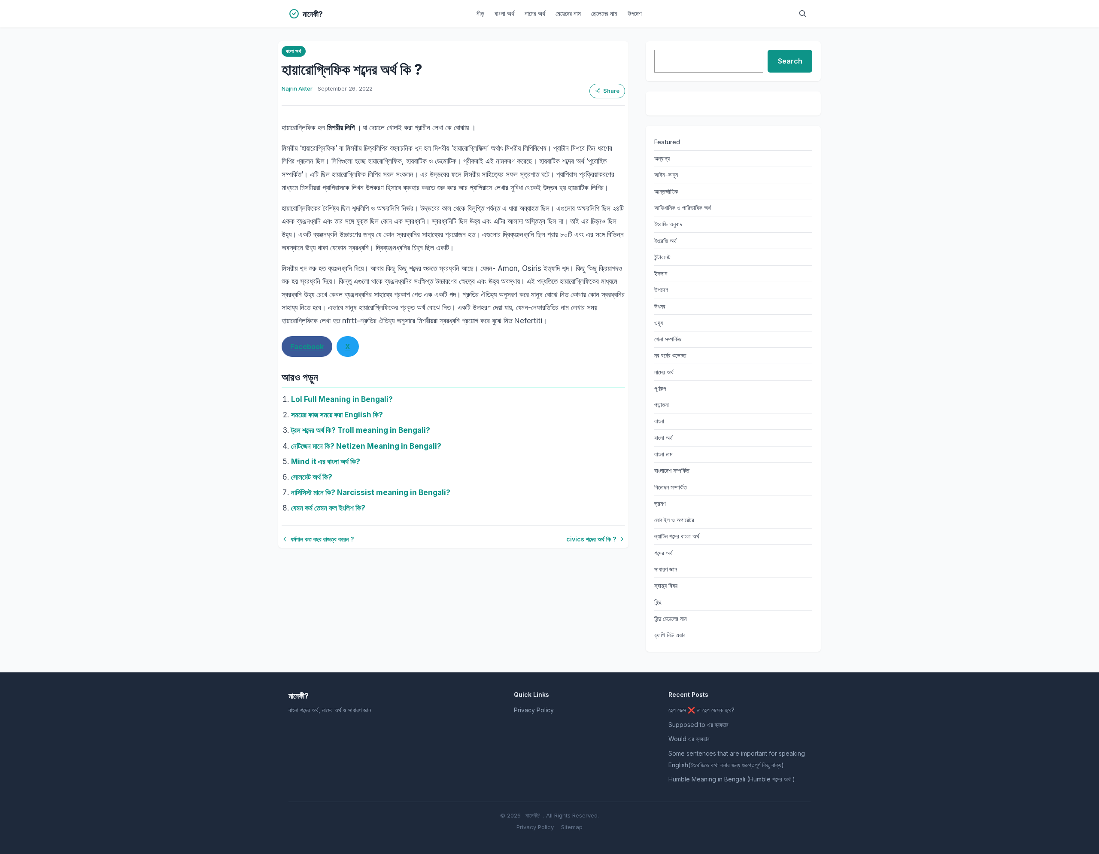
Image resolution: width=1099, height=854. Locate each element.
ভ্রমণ (659, 503)
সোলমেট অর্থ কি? (311, 477)
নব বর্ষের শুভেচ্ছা (670, 355)
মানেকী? (532, 815)
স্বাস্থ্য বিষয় (665, 585)
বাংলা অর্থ (504, 13)
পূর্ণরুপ (660, 388)
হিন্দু (657, 601)
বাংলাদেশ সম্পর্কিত (671, 470)
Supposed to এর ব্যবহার (698, 724)
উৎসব (659, 306)
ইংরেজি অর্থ (665, 240)
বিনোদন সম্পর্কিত (670, 487)
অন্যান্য (662, 158)
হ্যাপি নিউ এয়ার (670, 634)
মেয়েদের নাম (568, 13)
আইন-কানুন (666, 174)
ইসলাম (660, 273)
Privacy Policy (534, 710)
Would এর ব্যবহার (689, 738)
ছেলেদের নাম (604, 13)
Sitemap (572, 827)
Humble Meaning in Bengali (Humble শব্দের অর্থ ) (731, 779)
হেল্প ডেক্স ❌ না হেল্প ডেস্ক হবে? (701, 710)
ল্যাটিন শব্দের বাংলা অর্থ (676, 536)
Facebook (307, 346)
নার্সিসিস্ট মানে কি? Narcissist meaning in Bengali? (370, 492)
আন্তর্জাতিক (666, 191)
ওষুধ (658, 322)
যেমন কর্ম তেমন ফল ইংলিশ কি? (328, 508)
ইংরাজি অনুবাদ (668, 224)
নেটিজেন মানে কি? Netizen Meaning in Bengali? (366, 446)
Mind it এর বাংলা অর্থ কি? (325, 461)
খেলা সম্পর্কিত (667, 339)
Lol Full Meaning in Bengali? (342, 399)
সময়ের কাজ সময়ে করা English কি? (337, 414)
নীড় (480, 13)
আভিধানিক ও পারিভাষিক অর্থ (682, 207)
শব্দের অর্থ (663, 552)
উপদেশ (635, 13)
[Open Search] (803, 13)
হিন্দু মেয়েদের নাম (670, 618)
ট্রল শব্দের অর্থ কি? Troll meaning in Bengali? (360, 430)
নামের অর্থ (535, 13)
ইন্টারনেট (662, 257)
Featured (667, 142)
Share (611, 91)
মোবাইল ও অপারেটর (674, 519)
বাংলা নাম (663, 454)
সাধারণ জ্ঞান (665, 569)
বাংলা (659, 421)
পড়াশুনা (661, 404)
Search (790, 61)
